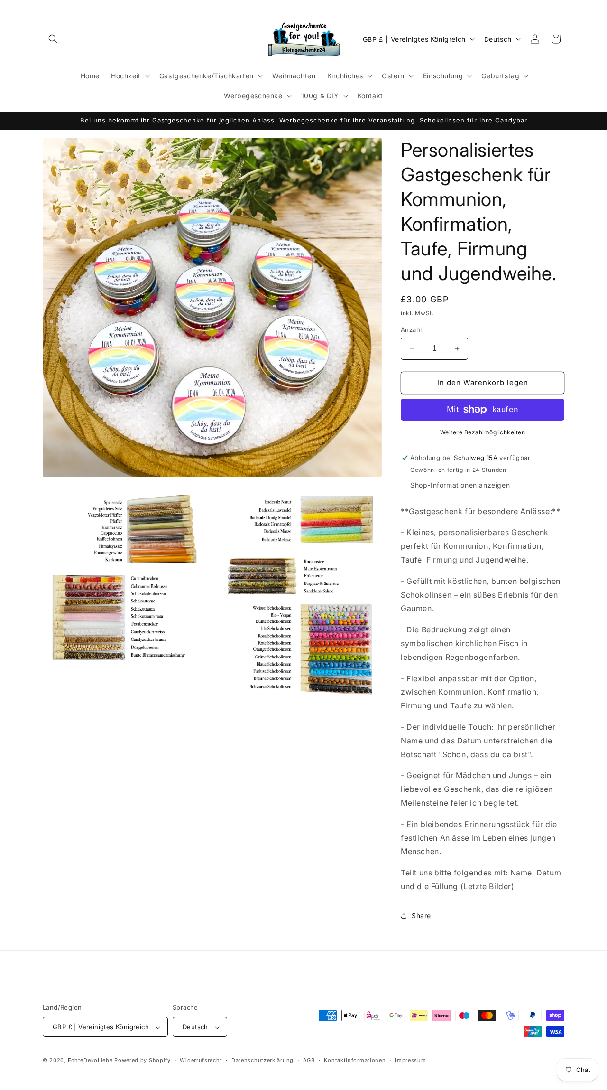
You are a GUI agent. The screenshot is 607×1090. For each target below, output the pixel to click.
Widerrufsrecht (201, 1060)
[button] (53, 38)
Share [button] (421, 915)
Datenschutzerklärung (262, 1060)
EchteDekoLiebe (90, 1060)
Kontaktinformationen (355, 1060)
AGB (309, 1060)
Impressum (410, 1060)
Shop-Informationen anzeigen (460, 485)
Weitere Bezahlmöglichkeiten (482, 432)
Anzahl (411, 329)
